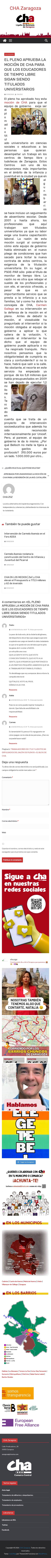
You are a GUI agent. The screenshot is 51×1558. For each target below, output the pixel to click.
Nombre (6, 809)
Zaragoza (22, 1284)
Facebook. (5, 1530)
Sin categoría (9, 54)
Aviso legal (6, 1490)
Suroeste (5, 1374)
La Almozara (13, 1371)
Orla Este (25, 1374)
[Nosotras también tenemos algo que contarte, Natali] (25, 991)
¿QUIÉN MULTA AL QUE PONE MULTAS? (22, 468)
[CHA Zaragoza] (5, 40)
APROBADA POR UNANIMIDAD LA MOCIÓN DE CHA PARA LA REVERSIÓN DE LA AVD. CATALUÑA (24, 475)
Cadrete (5, 1281)
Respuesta (13, 690)
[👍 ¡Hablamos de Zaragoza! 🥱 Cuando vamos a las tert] (25, 1086)
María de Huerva (30, 1281)
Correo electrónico (10, 821)
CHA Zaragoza (25, 8)
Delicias (5, 1371)
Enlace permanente (36, 629)
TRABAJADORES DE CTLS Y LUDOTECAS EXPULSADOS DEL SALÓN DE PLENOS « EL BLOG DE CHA (24, 752)
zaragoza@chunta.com (10, 1454)
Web (4, 832)
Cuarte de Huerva (16, 1281)
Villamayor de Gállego (10, 1284)
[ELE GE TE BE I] (25, 1134)
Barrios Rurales (7, 1377)
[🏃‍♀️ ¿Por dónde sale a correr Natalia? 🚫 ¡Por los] (25, 1039)
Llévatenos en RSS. (9, 1520)
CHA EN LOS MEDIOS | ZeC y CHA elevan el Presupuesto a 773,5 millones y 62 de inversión (25, 580)
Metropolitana (15, 1374)
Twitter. (5, 1525)
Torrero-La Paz (24, 1371)
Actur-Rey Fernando (38, 1371)
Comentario (7, 777)
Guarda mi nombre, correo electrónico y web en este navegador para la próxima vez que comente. (23, 850)
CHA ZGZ (20, 94)
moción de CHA (16, 102)
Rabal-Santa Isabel (37, 1374)
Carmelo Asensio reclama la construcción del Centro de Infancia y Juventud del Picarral (24, 557)
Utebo (39, 1281)
